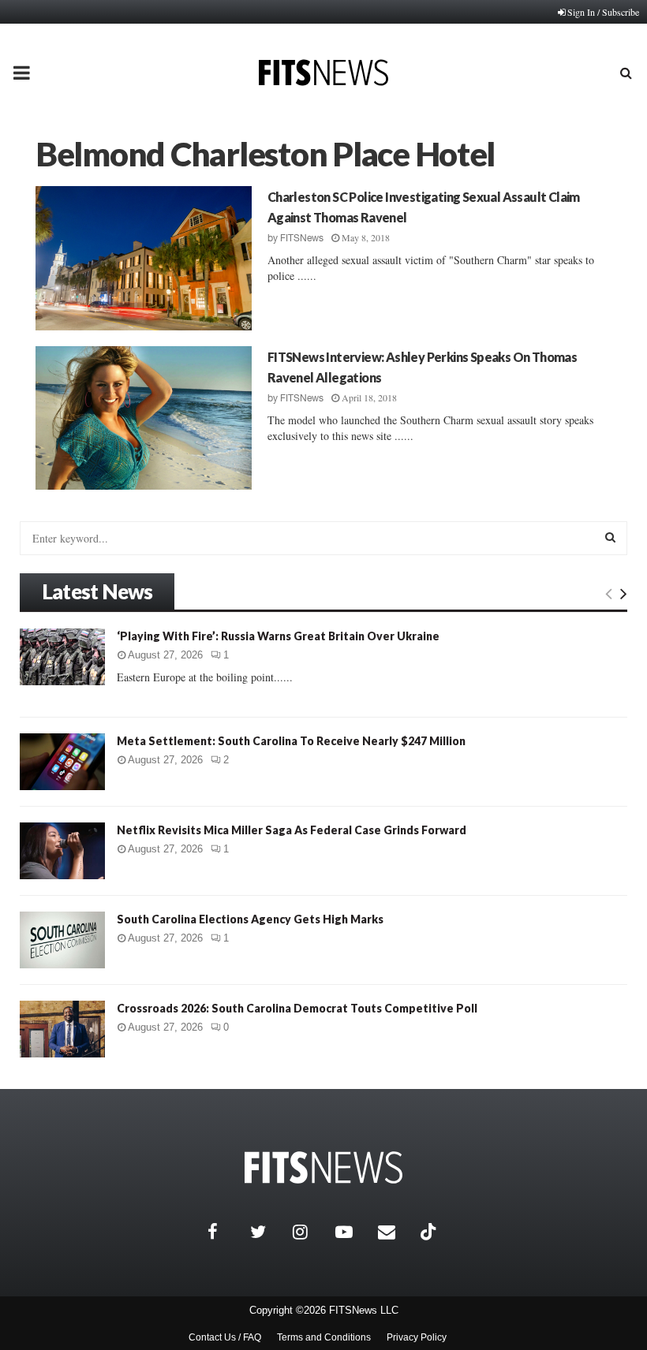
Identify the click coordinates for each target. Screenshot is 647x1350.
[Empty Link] (609, 593)
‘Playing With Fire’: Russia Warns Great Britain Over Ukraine (278, 636)
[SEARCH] (610, 537)
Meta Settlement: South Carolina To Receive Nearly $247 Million (291, 741)
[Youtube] (352, 1231)
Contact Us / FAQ (225, 1337)
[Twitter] (267, 1231)
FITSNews (302, 238)
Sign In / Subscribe (603, 12)
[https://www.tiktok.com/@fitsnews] (430, 1231)
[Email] (395, 1231)
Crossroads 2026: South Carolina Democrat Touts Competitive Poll (297, 1008)
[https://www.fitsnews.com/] (323, 1167)
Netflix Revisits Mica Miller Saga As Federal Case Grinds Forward (291, 830)
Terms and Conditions (324, 1337)
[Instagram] (310, 1231)
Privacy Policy (417, 1337)
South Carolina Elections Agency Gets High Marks (250, 919)
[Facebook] (225, 1231)
